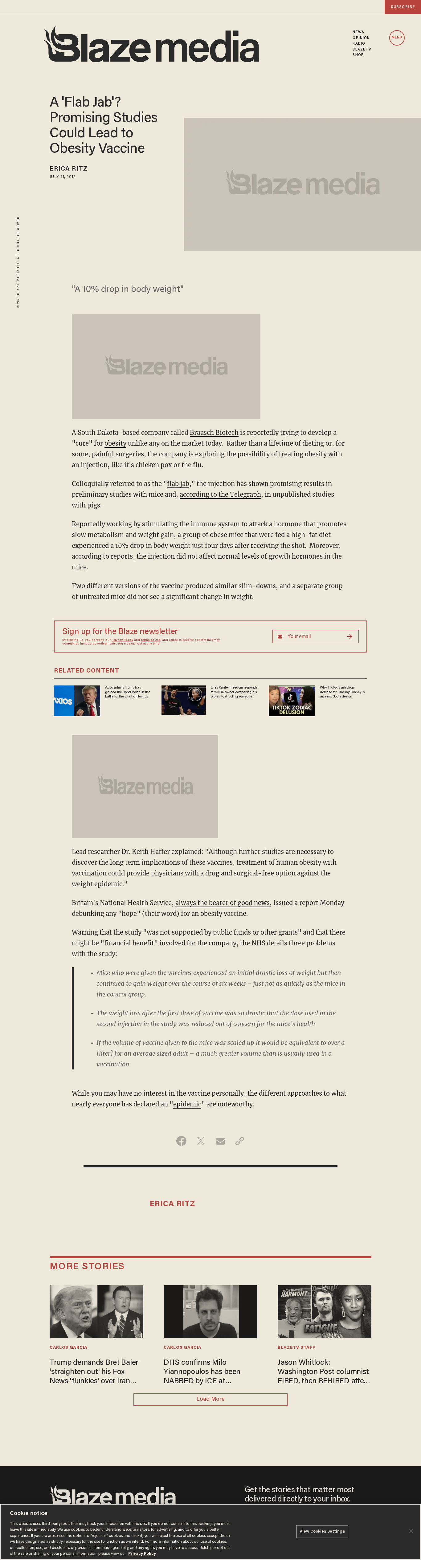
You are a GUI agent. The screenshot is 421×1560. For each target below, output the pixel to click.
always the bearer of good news (222, 903)
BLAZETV (362, 49)
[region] (210, 1532)
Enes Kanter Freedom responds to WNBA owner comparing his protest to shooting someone (234, 692)
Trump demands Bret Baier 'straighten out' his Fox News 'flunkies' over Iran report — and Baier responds (94, 1372)
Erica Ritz (69, 169)
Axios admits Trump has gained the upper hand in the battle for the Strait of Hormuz (127, 692)
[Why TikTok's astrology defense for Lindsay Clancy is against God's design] (292, 700)
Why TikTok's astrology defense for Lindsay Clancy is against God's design (342, 692)
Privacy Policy (122, 640)
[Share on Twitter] (201, 1141)
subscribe (403, 7)
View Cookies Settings (322, 1532)
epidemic (187, 1104)
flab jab (178, 483)
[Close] (411, 1531)
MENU (397, 37)
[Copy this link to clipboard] (240, 1141)
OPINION (361, 38)
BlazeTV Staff (296, 1348)
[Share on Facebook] (181, 1141)
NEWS (358, 32)
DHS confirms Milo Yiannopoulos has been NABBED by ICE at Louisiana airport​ (202, 1372)
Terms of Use (151, 640)
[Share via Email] (220, 1141)
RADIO (359, 44)
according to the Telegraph (220, 494)
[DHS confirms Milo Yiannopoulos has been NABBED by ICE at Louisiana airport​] (210, 1310)
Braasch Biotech (214, 432)
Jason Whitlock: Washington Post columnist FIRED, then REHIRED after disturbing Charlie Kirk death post (323, 1372)
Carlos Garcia (69, 1348)
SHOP (358, 55)
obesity (115, 443)
